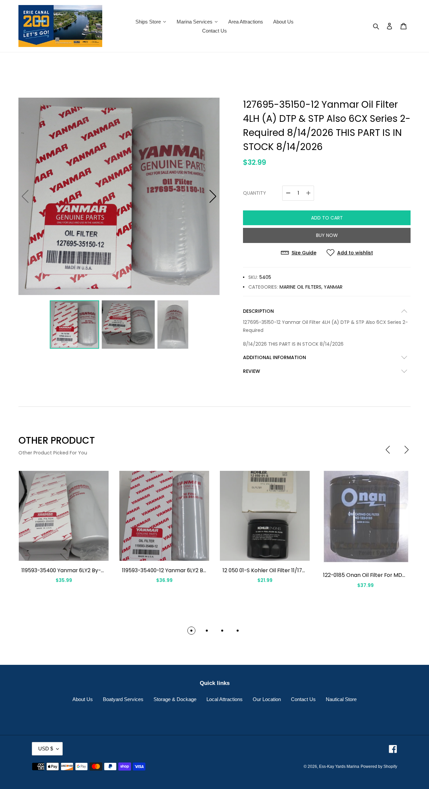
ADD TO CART (327, 217)
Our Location (267, 699)
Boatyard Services (123, 699)
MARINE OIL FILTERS (300, 287)
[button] (213, 196)
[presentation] (388, 450)
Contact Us (303, 699)
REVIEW (251, 371)
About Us (82, 699)
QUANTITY (254, 193)
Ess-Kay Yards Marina (339, 766)
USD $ (45, 748)
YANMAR (333, 287)
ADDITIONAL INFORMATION (274, 357)
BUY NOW (327, 235)
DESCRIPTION (258, 311)
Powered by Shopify (379, 766)
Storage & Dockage (175, 699)
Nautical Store (341, 699)
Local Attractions (224, 699)
